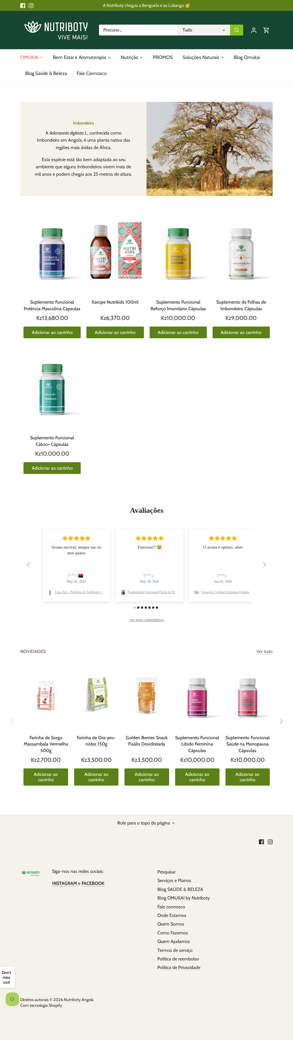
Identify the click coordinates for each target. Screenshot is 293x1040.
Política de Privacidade (178, 967)
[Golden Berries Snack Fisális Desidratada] (146, 696)
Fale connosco (171, 906)
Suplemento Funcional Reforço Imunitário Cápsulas (178, 305)
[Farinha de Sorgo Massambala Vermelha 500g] (45, 696)
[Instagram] (31, 5)
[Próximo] (281, 721)
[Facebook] (22, 5)
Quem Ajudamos (173, 941)
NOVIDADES (33, 651)
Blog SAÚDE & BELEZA (180, 889)
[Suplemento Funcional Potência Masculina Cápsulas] (52, 251)
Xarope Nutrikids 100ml (115, 302)
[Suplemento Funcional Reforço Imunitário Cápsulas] (178, 251)
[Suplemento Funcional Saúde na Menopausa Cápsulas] (247, 696)
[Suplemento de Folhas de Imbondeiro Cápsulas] (241, 251)
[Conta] (254, 30)
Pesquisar (166, 872)
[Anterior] (12, 721)
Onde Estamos (171, 915)
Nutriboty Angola (79, 999)
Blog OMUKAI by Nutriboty (183, 898)
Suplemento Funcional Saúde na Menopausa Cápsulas (247, 744)
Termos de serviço (175, 950)
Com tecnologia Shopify (41, 1005)
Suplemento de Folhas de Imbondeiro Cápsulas (241, 305)
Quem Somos (170, 924)
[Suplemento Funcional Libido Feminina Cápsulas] (197, 696)
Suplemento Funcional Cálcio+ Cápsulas (52, 441)
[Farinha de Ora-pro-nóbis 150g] (96, 696)
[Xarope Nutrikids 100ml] (115, 251)
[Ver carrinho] (266, 30)
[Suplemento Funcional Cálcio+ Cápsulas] (52, 387)
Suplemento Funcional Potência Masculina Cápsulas (52, 305)
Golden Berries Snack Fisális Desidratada (146, 741)
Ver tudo (264, 651)
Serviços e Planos (174, 880)
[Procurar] (236, 30)
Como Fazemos (172, 933)
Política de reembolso (178, 959)
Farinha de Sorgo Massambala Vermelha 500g (46, 744)
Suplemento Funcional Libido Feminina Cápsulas (197, 744)
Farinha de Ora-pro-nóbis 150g (96, 741)
